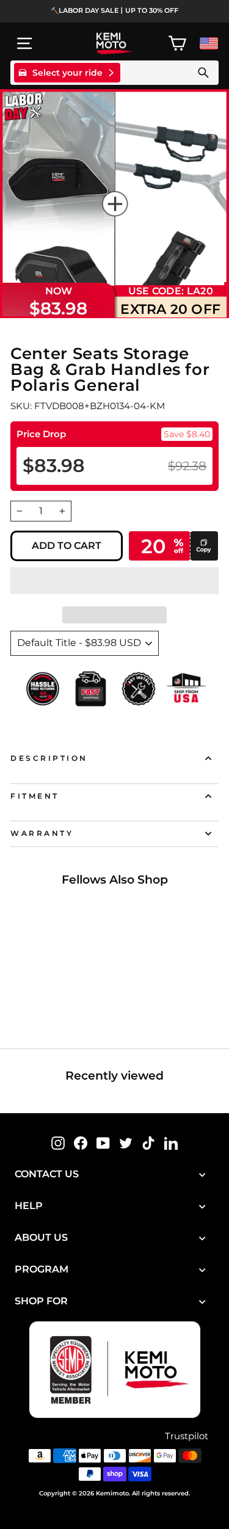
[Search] (203, 72)
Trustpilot (186, 1436)
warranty (41, 833)
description (49, 758)
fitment (34, 796)
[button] (114, 580)
